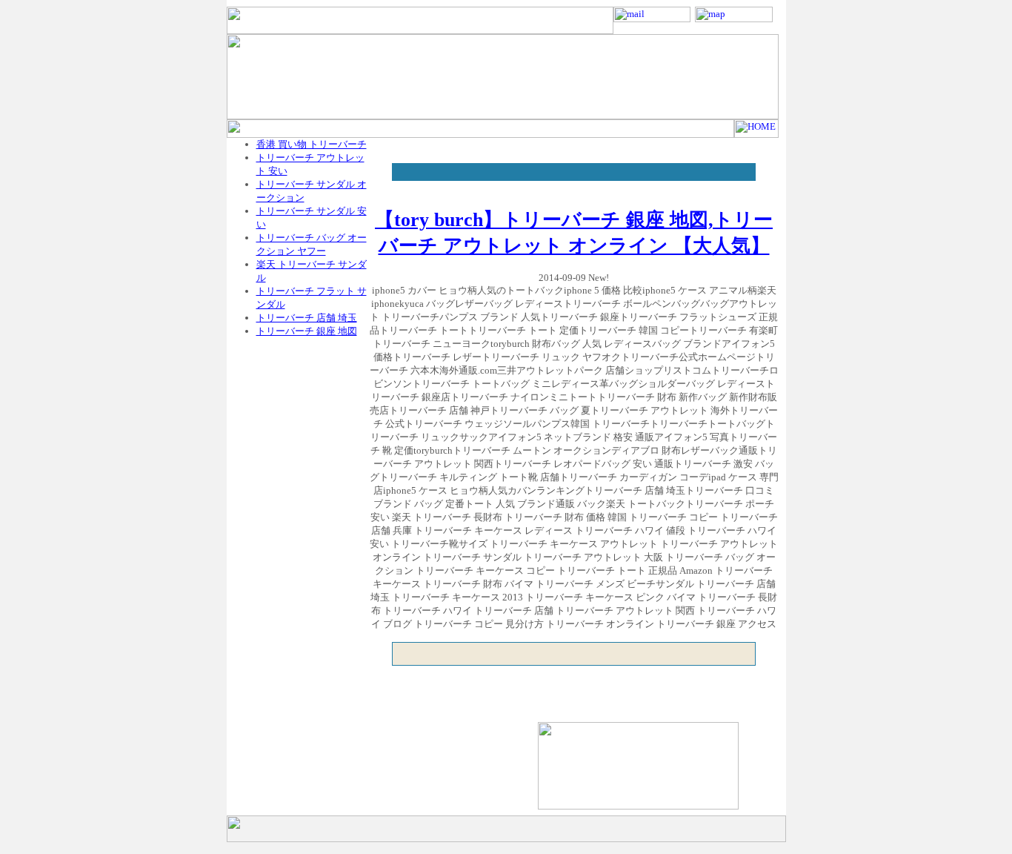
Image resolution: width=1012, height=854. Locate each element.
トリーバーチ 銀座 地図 (306, 331)
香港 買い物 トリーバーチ (311, 144)
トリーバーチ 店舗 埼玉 (306, 317)
